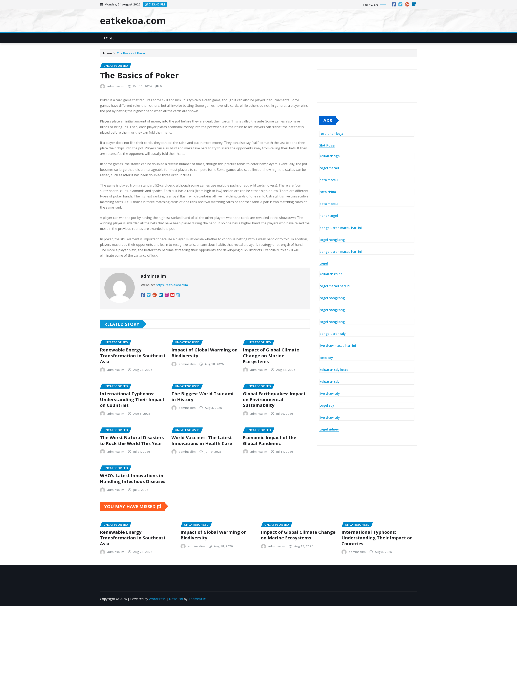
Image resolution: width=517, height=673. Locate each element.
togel (323, 263)
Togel (109, 38)
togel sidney (329, 429)
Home (107, 53)
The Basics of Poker (131, 53)
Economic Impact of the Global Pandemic (269, 440)
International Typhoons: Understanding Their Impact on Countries (132, 399)
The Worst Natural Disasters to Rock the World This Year (132, 440)
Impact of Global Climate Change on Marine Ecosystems (271, 355)
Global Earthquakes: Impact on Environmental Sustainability (274, 399)
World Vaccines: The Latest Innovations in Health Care (201, 440)
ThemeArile (197, 599)
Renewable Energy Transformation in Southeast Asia (133, 355)
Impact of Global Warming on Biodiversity (204, 353)
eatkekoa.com (133, 20)
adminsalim (115, 86)
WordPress (157, 599)
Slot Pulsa (327, 145)
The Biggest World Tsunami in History (202, 396)
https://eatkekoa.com (172, 285)
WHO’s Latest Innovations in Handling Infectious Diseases (132, 478)
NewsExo (176, 599)
